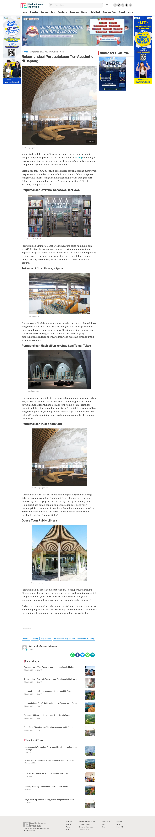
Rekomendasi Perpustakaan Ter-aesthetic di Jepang (74, 638)
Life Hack (95, 12)
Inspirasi (74, 12)
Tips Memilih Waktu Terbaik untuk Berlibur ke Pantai (46, 773)
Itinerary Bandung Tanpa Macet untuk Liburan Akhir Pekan (49, 786)
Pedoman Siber (84, 830)
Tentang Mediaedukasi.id (87, 821)
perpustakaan (46, 638)
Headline (26, 638)
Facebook (69, 821)
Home (24, 12)
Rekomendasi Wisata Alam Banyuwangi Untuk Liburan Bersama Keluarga (51, 748)
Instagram (69, 824)
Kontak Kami (106, 821)
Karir (103, 827)
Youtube (68, 830)
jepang (35, 638)
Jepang (78, 157)
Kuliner (84, 12)
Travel (122, 12)
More (130, 12)
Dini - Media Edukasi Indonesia (42, 646)
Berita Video (120, 827)
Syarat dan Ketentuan (86, 827)
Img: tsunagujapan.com (30, 148)
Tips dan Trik (109, 12)
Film (53, 12)
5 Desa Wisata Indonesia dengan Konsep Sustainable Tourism (50, 760)
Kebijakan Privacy (84, 824)
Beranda (119, 821)
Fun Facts (62, 12)
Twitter (68, 827)
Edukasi (44, 12)
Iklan (103, 824)
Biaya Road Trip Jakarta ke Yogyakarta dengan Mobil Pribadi (49, 799)
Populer (34, 12)
